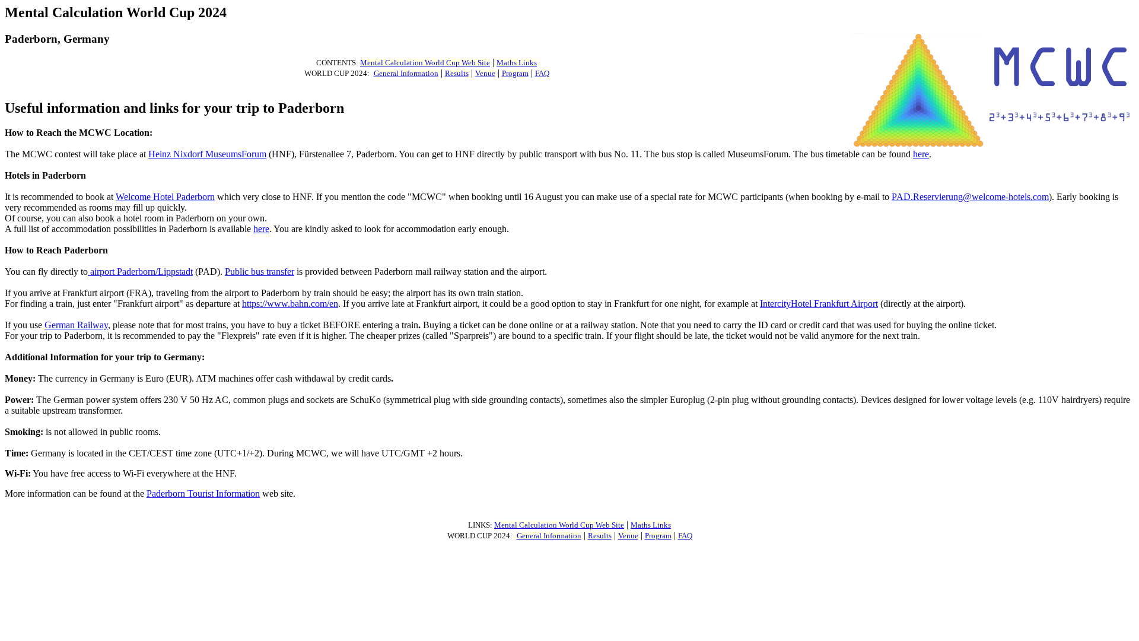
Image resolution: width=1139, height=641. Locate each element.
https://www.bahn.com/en (290, 304)
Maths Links (517, 63)
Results (457, 73)
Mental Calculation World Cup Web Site (425, 63)
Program (515, 73)
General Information (406, 73)
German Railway (76, 325)
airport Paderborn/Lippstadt (140, 271)
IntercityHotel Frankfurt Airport (819, 304)
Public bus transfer (259, 271)
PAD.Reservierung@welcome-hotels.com (970, 197)
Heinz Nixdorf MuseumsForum (207, 154)
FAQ (542, 73)
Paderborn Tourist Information (203, 493)
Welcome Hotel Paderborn (165, 197)
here (921, 154)
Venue (485, 73)
